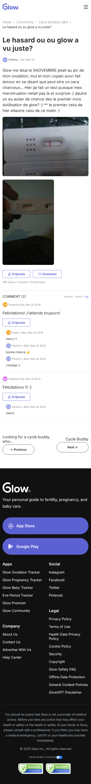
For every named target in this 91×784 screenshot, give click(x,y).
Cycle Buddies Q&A (53, 22)
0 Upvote (18, 274)
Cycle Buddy (77, 439)
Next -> (73, 447)
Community (25, 22)
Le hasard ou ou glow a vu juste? (27, 27)
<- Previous (18, 449)
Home (7, 22)
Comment (49, 274)
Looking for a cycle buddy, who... (26, 439)
